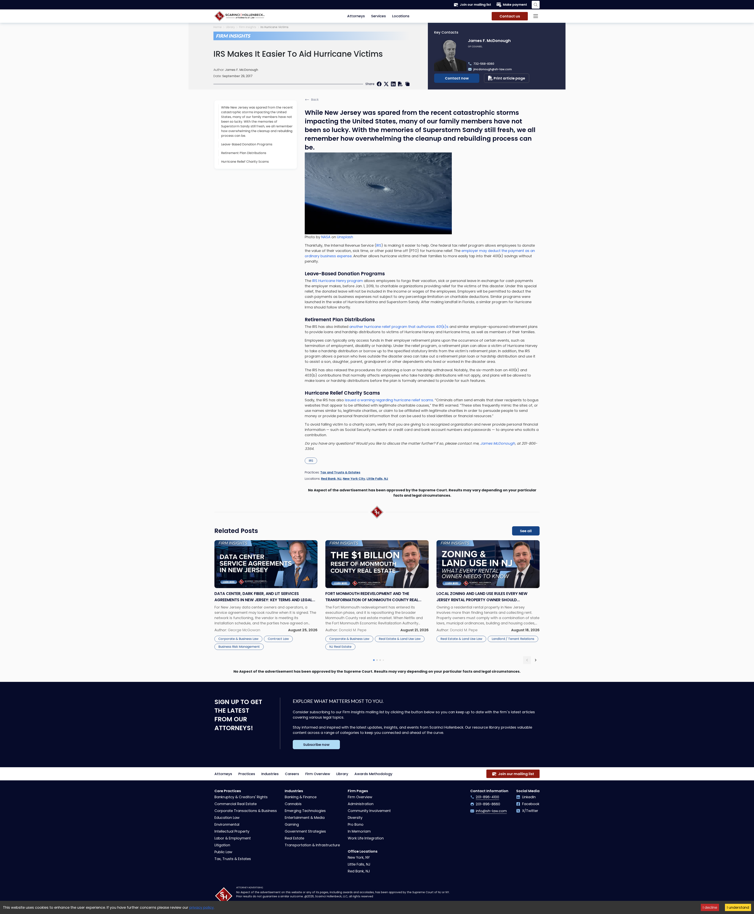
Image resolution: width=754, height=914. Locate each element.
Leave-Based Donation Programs (246, 144)
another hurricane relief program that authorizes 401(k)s (398, 326)
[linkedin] (393, 84)
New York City (354, 478)
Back (315, 99)
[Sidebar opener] (536, 16)
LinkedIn (529, 797)
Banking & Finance (301, 797)
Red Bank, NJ (331, 478)
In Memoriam (359, 831)
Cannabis (293, 803)
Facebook (530, 803)
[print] (400, 84)
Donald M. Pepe (352, 630)
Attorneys (356, 16)
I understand (738, 907)
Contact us (510, 16)
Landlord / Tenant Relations (513, 639)
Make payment (515, 4)
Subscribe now (316, 744)
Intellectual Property (231, 831)
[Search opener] (536, 5)
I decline (710, 907)
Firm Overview (317, 773)
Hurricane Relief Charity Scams (245, 161)
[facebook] (379, 84)
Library (230, 27)
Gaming (292, 824)
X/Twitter (530, 810)
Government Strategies (305, 831)
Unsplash (345, 236)
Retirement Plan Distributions (243, 153)
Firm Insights (247, 27)
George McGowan (244, 630)
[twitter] (386, 84)
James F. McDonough (241, 70)
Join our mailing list (475, 4)
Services (378, 16)
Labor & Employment (232, 838)
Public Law (223, 851)
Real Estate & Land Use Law (400, 639)
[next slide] (536, 660)
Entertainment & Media (305, 817)
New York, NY (359, 857)
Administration (360, 803)
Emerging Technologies (305, 810)
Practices (246, 773)
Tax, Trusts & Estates (232, 858)
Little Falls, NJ (377, 478)
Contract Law (278, 639)
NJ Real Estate (340, 646)
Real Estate (294, 838)
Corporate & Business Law (238, 639)
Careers (292, 773)
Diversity (355, 817)
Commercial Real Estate (235, 803)
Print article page (509, 78)
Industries (270, 773)
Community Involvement (369, 810)
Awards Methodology (373, 773)
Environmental (226, 824)
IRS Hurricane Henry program (337, 280)
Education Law (227, 817)
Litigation (222, 845)
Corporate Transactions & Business (245, 810)
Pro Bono (355, 824)
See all (526, 530)
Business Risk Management (239, 646)
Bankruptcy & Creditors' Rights (241, 797)
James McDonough (497, 443)
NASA (325, 236)
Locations (400, 16)
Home (217, 27)
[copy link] (407, 84)
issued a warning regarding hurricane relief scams (389, 400)
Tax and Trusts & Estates (340, 472)
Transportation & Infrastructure (312, 845)
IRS (378, 245)
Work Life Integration (366, 838)
